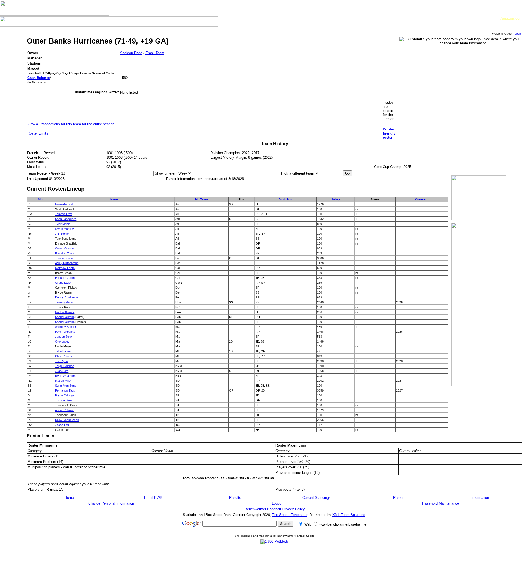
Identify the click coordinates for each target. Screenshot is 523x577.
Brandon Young (65, 253)
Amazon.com (511, 18)
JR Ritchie (62, 233)
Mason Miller (63, 380)
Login (518, 33)
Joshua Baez (63, 400)
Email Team (154, 53)
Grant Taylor (63, 282)
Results (235, 498)
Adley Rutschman (66, 263)
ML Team (201, 199)
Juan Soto (61, 371)
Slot (41, 199)
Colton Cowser (65, 248)
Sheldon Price (131, 53)
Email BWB (153, 498)
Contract (421, 199)
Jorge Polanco (64, 366)
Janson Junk (63, 336)
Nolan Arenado (64, 204)
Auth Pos (285, 199)
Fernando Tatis (65, 390)
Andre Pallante (64, 410)
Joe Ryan (61, 361)
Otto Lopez (62, 341)
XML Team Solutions (348, 515)
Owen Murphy (64, 228)
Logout (277, 503)
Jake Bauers (63, 351)
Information (480, 498)
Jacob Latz (62, 424)
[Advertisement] (274, 560)
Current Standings (316, 498)
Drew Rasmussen (67, 420)
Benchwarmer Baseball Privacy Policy (275, 509)
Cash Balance (38, 78)
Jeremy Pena (64, 302)
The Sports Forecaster (289, 515)
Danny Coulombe (66, 297)
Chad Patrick (63, 356)
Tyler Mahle (62, 223)
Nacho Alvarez (64, 312)
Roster (398, 498)
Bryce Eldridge (64, 395)
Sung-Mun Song (65, 385)
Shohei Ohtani (64, 317)
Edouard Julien (65, 277)
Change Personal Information (111, 503)
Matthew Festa (65, 268)
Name (114, 199)
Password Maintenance (440, 503)
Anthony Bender (65, 326)
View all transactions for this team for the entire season (70, 124)
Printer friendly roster (389, 133)
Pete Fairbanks (65, 331)
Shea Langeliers (65, 219)
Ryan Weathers (65, 375)
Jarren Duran (64, 258)
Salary (335, 199)
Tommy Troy (63, 214)
